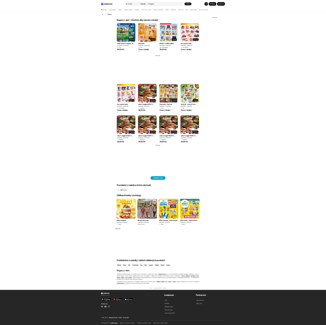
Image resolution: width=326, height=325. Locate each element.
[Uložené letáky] (206, 4)
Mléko (158, 281)
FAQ (166, 300)
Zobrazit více (158, 178)
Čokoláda (135, 265)
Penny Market (186, 276)
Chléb (157, 265)
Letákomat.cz (114, 323)
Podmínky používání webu (144, 323)
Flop (197, 276)
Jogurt (151, 265)
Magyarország (113, 317)
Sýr (129, 265)
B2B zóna (199, 303)
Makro (118, 277)
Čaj (141, 265)
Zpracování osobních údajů (160, 323)
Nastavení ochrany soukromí (127, 323)
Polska (120, 317)
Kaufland (193, 276)
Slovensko (126, 317)
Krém (168, 265)
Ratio (122, 277)
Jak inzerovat (200, 300)
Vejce (174, 281)
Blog (186, 9)
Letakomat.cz (162, 274)
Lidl (123, 190)
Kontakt (167, 303)
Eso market (128, 277)
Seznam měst (193, 9)
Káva (124, 265)
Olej (145, 265)
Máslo (119, 265)
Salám (162, 265)
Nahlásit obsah (169, 307)
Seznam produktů (203, 9)
